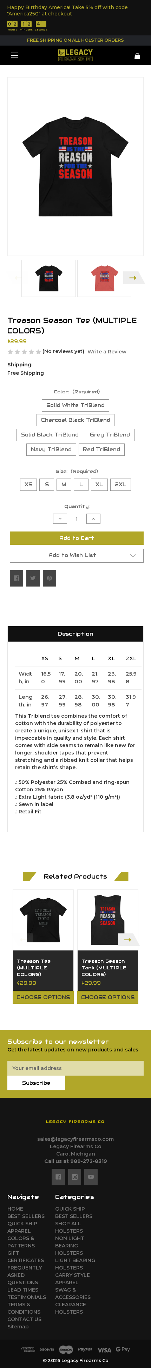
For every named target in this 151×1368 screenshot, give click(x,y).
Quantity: (77, 506)
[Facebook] (16, 578)
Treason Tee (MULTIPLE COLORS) (34, 968)
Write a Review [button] (106, 351)
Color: (77, 392)
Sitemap (18, 1326)
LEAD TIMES (22, 1290)
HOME (15, 1209)
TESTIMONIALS (26, 1297)
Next (134, 277)
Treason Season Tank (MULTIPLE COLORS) (104, 968)
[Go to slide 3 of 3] (86, 1018)
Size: (76, 471)
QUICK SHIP (22, 1223)
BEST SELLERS (26, 1216)
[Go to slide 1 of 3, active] (64, 1018)
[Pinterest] (49, 578)
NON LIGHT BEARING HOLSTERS (69, 1245)
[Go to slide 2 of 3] (75, 1018)
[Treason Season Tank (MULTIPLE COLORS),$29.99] (108, 920)
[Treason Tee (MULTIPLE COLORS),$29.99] (43, 920)
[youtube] (91, 1177)
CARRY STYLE (72, 1275)
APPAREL (19, 1231)
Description (75, 633)
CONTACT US (24, 1319)
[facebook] (58, 1177)
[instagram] (75, 1177)
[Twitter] (33, 578)
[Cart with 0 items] (132, 53)
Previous (17, 277)
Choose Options (43, 997)
